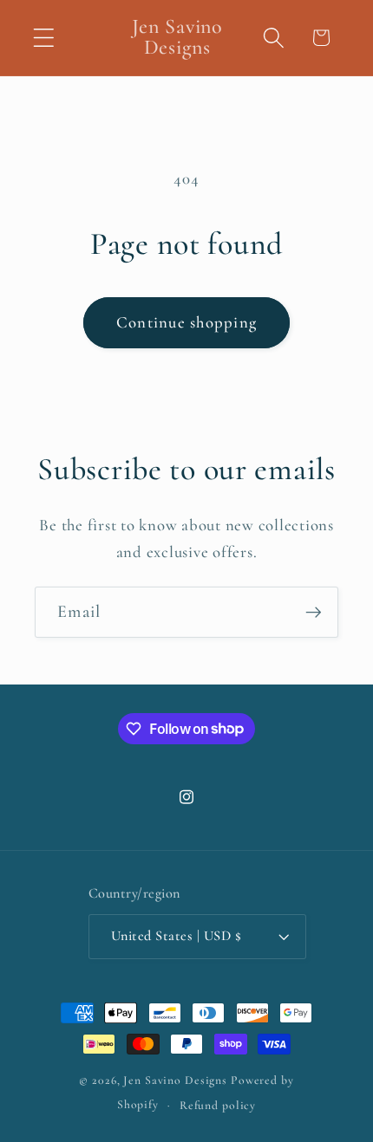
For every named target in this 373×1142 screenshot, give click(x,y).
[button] (44, 38)
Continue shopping (186, 322)
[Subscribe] (313, 612)
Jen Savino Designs (177, 1080)
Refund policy (218, 1105)
